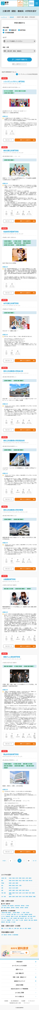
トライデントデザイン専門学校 (14, 81)
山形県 (26, 878)
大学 (2, 934)
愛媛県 (33, 893)
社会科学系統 (17, 905)
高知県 (10, 894)
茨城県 (10, 880)
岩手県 (17, 878)
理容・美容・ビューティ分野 (6, 918)
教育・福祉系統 (11, 905)
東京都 (26, 880)
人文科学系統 (3, 905)
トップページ (4, 17)
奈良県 (23, 890)
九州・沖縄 (3, 896)
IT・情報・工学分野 (25, 912)
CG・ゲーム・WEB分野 (5, 914)
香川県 (30, 893)
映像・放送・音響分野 (33, 920)
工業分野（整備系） (16, 912)
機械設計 (29, 928)
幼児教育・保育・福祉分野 (18, 918)
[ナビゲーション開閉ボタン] (36, 3)
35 (28, 861)
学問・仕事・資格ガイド (19, 977)
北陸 (2, 888)
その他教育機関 (15, 934)
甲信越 (2, 883)
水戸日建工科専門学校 (11, 303)
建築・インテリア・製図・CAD (7, 928)
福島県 (30, 878)
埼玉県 (20, 880)
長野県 (17, 883)
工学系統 (27, 905)
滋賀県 (10, 890)
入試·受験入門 (19, 973)
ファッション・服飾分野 (6, 920)
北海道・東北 (3, 878)
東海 (2, 885)
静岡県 (10, 885)
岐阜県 (17, 885)
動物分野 (3, 922)
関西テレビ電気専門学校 (11, 657)
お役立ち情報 (19, 985)
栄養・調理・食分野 (31, 916)
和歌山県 (27, 890)
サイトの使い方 (19, 996)
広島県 (20, 893)
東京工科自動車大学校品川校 (13, 371)
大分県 (23, 896)
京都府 (13, 890)
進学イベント (19, 969)
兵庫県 (20, 890)
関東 (2, 880)
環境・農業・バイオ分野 (10, 922)
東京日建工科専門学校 (11, 150)
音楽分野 (25, 920)
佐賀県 (13, 896)
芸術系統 (26, 907)
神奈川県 (30, 880)
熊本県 (20, 896)
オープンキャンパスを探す (19, 965)
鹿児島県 (30, 896)
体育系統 (21, 907)
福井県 (17, 888)
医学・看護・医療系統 (5, 907)
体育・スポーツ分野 (28, 918)
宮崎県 (26, 896)
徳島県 (26, 893)
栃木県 (13, 880)
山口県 (23, 893)
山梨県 (13, 883)
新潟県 (10, 883)
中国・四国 (3, 893)
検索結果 (12, 17)
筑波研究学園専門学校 (11, 232)
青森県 (13, 878)
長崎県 (17, 896)
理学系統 (22, 905)
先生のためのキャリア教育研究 (19, 989)
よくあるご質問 (19, 992)
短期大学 (5, 934)
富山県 (10, 888)
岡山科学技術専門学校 (11, 754)
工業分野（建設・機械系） (6, 912)
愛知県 (13, 885)
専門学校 (9, 934)
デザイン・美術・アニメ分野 (17, 920)
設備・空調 (16, 928)
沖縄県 (34, 896)
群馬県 (17, 880)
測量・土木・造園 (23, 928)
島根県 (13, 893)
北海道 (10, 878)
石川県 (13, 888)
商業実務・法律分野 (28, 914)
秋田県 (23, 878)
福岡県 (10, 896)
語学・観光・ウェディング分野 (17, 914)
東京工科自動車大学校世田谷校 (14, 440)
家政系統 (17, 907)
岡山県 (17, 893)
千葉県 (23, 880)
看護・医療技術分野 (23, 916)
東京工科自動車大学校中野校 (13, 510)
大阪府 (17, 890)
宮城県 (20, 878)
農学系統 (12, 907)
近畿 (2, 890)
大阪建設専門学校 (9, 579)
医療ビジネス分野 (14, 916)
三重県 (20, 885)
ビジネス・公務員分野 (5, 916)
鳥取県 (10, 893)
